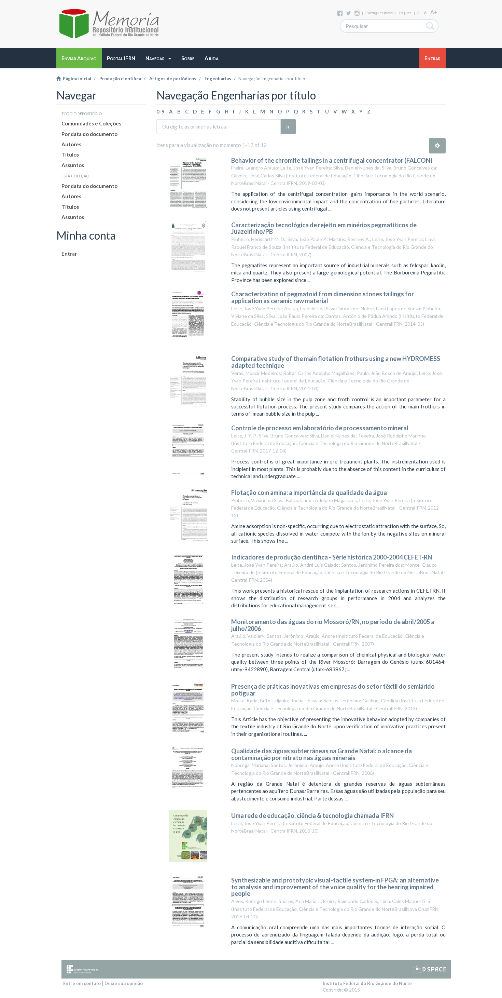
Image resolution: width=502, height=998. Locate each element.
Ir (288, 126)
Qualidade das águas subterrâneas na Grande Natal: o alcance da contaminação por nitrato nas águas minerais (321, 754)
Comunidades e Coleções (91, 123)
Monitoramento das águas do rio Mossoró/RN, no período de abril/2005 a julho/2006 (332, 625)
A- (418, 13)
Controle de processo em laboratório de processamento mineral (319, 428)
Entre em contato (82, 983)
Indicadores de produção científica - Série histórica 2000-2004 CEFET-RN (331, 557)
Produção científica (120, 78)
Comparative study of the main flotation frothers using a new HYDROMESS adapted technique (335, 362)
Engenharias (218, 78)
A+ (433, 12)
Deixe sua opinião (123, 983)
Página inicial (76, 78)
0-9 (160, 111)
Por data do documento (89, 134)
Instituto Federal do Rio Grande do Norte (367, 983)
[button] (158, 58)
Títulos (70, 154)
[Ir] (430, 26)
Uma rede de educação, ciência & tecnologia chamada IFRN (312, 815)
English (405, 13)
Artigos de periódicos (172, 78)
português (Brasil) (380, 13)
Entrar (69, 254)
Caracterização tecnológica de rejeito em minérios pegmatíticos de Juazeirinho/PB (324, 228)
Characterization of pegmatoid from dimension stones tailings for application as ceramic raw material (322, 297)
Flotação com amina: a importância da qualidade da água (309, 492)
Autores (71, 144)
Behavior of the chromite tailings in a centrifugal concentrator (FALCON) (331, 160)
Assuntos (72, 165)
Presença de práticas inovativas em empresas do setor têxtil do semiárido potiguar (333, 690)
